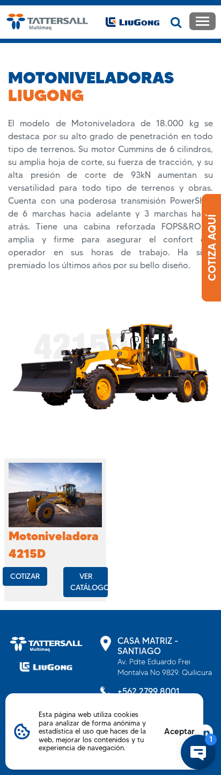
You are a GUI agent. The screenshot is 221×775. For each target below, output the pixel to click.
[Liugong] (46, 667)
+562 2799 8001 (148, 691)
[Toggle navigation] (202, 21)
